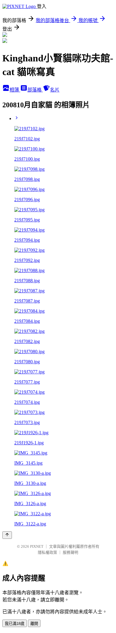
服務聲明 (70, 552)
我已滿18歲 (14, 623)
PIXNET (36, 546)
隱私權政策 (47, 552)
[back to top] (7, 535)
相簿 (15, 89)
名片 (54, 89)
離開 (34, 623)
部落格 (35, 89)
